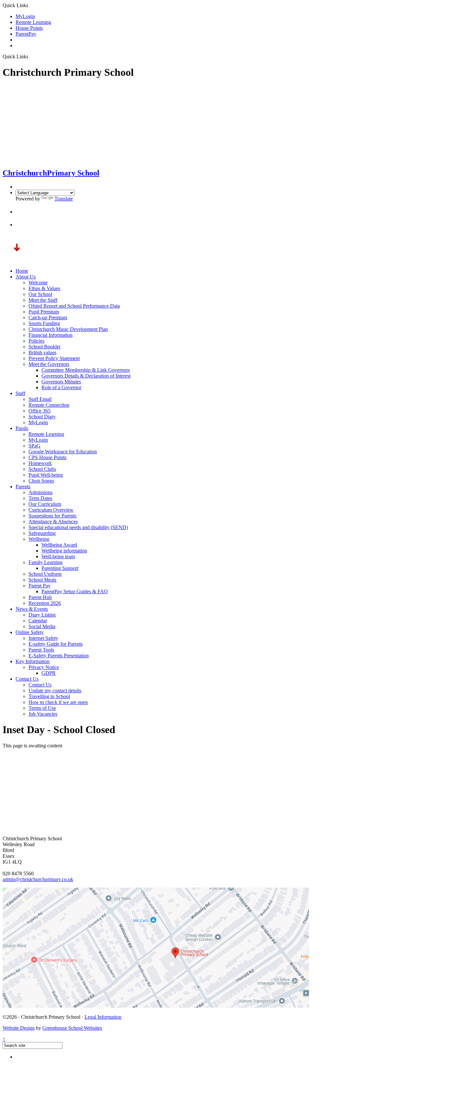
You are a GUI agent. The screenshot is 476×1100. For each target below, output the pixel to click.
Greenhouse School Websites (72, 1028)
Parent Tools (41, 649)
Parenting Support (59, 568)
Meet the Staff (42, 300)
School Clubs (42, 469)
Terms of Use (42, 708)
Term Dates (40, 498)
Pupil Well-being (45, 475)
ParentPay (26, 34)
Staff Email (39, 399)
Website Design (19, 1028)
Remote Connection (48, 405)
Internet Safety (43, 638)
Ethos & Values (44, 288)
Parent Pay (39, 585)
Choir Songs (41, 480)
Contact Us (27, 679)
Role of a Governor (61, 387)
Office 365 (39, 411)
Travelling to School (49, 696)
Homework (40, 463)
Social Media (41, 626)
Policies (36, 341)
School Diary (42, 416)
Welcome (38, 282)
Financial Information (50, 335)
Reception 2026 (44, 603)
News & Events (32, 609)
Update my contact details (54, 690)
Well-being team (58, 556)
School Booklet (44, 346)
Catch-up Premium (47, 317)
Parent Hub (40, 597)
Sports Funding (44, 323)
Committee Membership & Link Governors (85, 370)
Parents (23, 486)
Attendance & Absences (53, 521)
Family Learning (45, 562)
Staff (20, 393)
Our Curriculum (44, 504)
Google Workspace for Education (62, 451)
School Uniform (45, 574)
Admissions (40, 492)
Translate (63, 198)
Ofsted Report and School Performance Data (74, 306)
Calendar (37, 620)
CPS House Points (47, 457)
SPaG (34, 445)
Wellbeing (38, 539)
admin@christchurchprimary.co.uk (38, 879)
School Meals (42, 580)
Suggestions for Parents (52, 515)
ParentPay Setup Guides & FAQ (74, 591)
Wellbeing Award (59, 545)
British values (42, 352)
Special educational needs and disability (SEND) (78, 527)
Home (22, 271)
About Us (26, 276)
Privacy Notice (43, 667)
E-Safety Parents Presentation (58, 655)
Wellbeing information (64, 550)
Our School (40, 294)
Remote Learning (33, 22)
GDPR (48, 673)
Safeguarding (42, 533)
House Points (29, 28)
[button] (21, 211)
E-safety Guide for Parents (55, 644)
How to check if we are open (58, 702)
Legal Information (103, 1017)
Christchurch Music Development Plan (68, 329)
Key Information (33, 661)
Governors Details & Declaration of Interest (85, 376)
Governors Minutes (61, 381)
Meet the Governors (48, 364)
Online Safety (30, 632)
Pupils (22, 428)
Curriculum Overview (51, 510)
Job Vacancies (42, 714)
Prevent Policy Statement (54, 358)
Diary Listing (42, 615)
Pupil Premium (43, 311)
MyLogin (25, 16)
